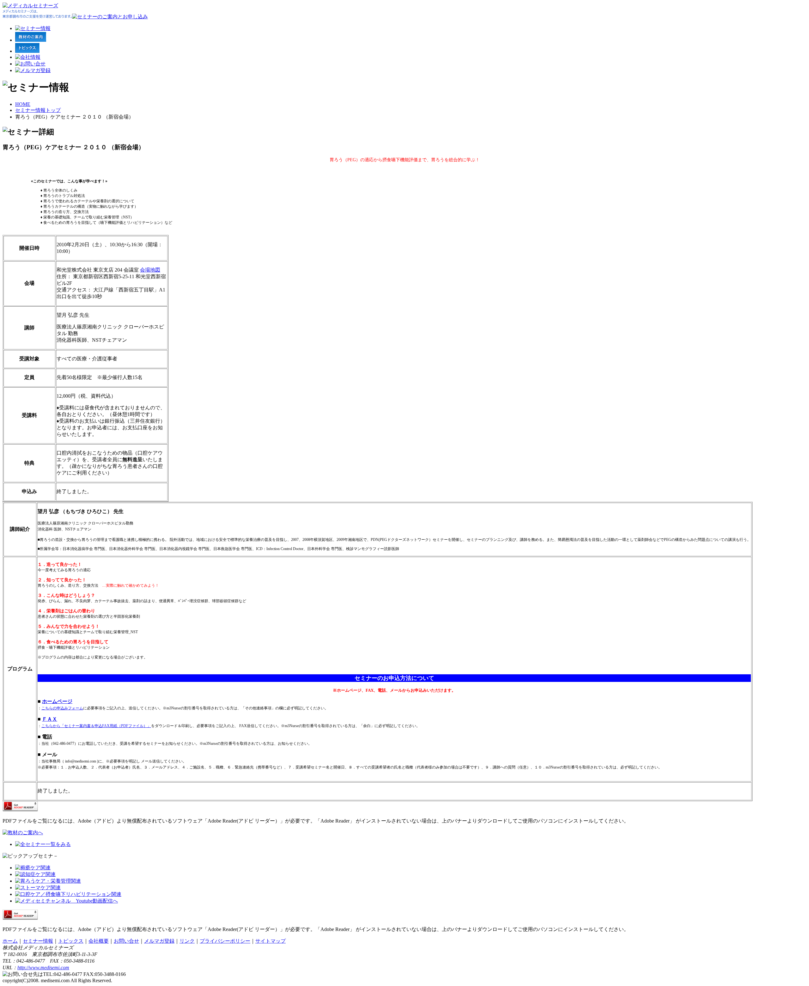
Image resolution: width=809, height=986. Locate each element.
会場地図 (150, 270)
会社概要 (98, 941)
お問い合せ (126, 941)
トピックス (70, 941)
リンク (187, 941)
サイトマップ (270, 941)
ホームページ (57, 701)
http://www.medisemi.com (43, 967)
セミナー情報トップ (38, 110)
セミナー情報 (38, 941)
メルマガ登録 (159, 941)
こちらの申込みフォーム (62, 708)
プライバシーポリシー (225, 941)
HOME (22, 104)
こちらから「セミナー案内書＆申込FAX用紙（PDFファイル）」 (96, 726)
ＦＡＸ (49, 719)
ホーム (10, 941)
